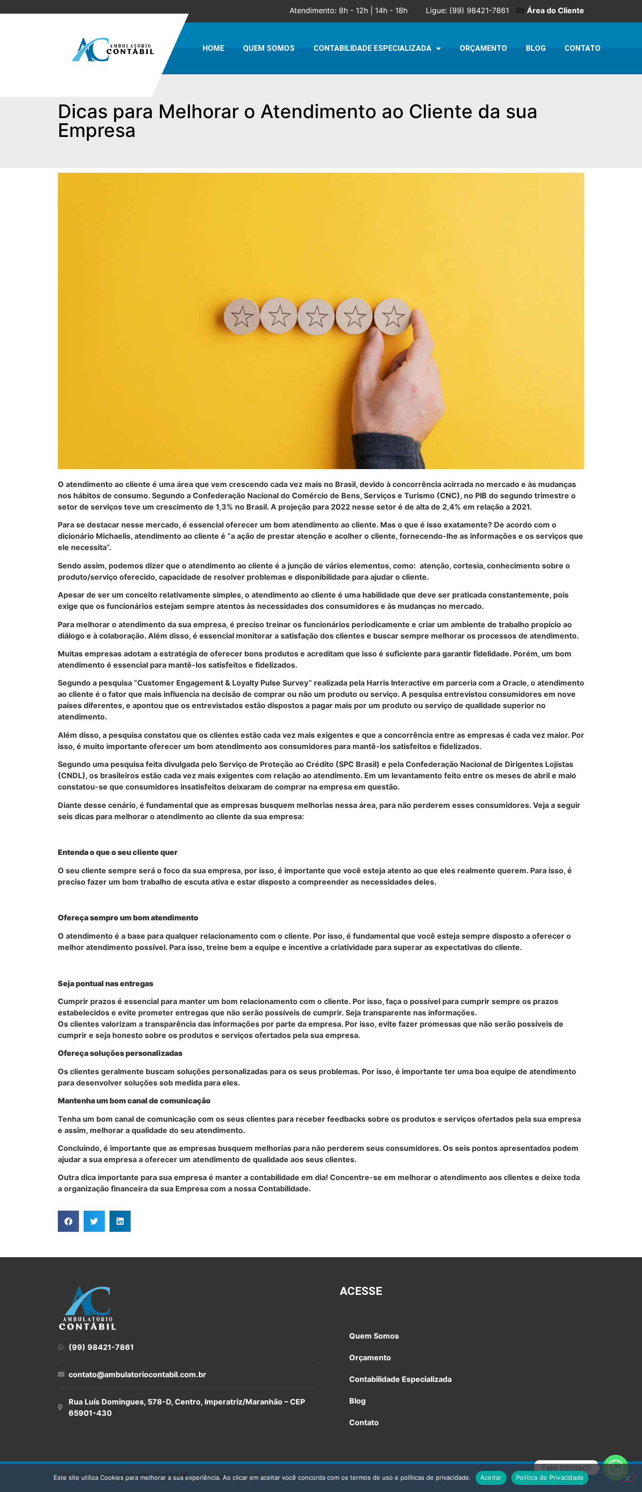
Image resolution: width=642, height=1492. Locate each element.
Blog (536, 48)
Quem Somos (269, 48)
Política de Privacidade (550, 1477)
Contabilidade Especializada (372, 48)
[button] (68, 1221)
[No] (627, 1477)
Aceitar (491, 1477)
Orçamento (483, 48)
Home (213, 48)
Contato (582, 48)
